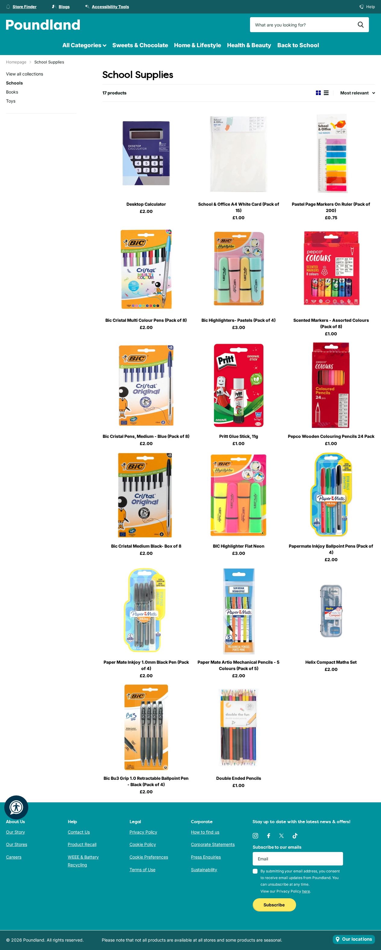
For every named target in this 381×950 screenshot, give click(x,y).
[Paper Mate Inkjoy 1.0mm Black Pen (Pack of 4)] (146, 611)
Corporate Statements (213, 844)
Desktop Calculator (146, 204)
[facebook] (268, 835)
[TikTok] (295, 835)
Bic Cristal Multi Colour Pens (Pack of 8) (146, 320)
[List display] (326, 93)
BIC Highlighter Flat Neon (238, 546)
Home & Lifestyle (197, 45)
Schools (14, 82)
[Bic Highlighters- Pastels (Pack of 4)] (239, 269)
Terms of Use (142, 869)
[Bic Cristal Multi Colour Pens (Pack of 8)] (146, 269)
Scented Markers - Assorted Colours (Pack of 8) (331, 323)
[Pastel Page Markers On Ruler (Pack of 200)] (331, 153)
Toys (10, 100)
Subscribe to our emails (277, 847)
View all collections (24, 73)
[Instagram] (255, 835)
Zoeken (360, 24)
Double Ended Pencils (238, 778)
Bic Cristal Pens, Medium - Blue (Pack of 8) (146, 436)
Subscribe (275, 904)
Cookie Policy (143, 844)
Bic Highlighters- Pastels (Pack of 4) (238, 320)
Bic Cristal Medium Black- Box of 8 (146, 546)
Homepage (16, 62)
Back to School (298, 45)
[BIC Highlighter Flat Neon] (239, 495)
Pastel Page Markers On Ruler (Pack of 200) (331, 207)
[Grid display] (318, 93)
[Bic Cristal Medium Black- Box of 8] (146, 495)
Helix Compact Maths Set (331, 662)
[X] (281, 836)
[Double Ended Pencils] (239, 727)
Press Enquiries (206, 856)
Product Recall (82, 844)
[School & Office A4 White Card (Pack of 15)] (239, 153)
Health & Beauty (249, 45)
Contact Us (79, 832)
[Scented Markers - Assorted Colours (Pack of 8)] (331, 269)
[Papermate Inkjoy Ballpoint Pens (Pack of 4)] (331, 495)
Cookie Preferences (149, 856)
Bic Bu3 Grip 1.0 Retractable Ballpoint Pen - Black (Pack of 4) (146, 781)
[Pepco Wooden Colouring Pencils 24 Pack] (331, 385)
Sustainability (204, 869)
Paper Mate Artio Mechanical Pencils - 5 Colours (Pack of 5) (239, 665)
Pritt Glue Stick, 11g (238, 436)
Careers (13, 856)
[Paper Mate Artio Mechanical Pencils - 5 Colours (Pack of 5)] (239, 611)
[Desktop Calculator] (146, 153)
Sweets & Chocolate (140, 45)
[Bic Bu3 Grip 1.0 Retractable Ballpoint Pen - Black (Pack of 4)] (146, 727)
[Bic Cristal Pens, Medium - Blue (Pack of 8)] (146, 385)
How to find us (205, 832)
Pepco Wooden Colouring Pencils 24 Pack (331, 436)
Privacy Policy (143, 832)
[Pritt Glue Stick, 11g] (239, 385)
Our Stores (16, 844)
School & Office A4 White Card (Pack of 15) (238, 207)
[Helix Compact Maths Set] (331, 611)
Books (12, 91)
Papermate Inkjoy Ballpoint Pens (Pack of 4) (331, 549)
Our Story (15, 832)
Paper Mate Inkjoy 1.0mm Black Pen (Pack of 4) (146, 665)
